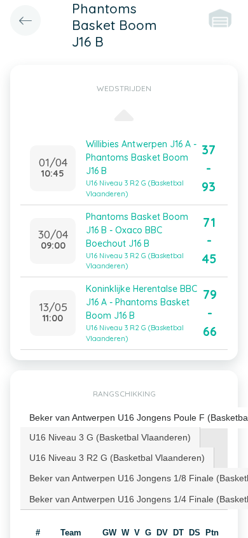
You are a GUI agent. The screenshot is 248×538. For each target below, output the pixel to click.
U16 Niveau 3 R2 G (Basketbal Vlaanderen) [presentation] (117, 458)
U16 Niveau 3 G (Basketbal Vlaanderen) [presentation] (110, 437)
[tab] (110, 437)
